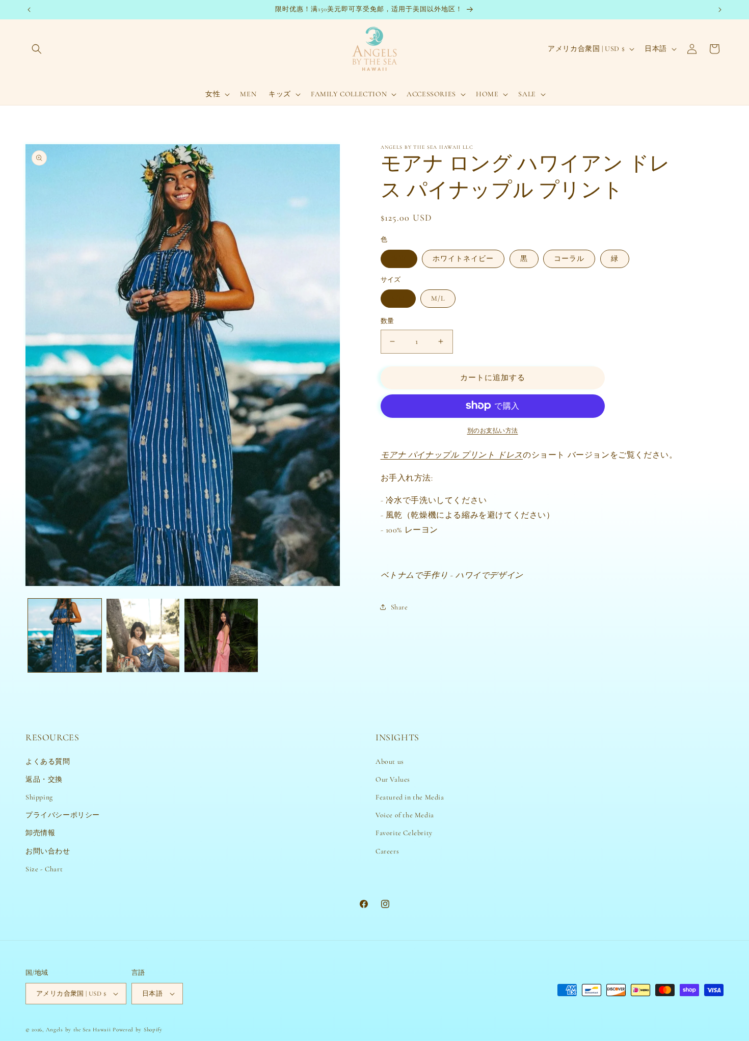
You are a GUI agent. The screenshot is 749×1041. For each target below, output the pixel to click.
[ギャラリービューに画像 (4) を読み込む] (221, 635)
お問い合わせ (47, 850)
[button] (36, 49)
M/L (438, 298)
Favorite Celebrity (404, 833)
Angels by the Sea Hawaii (79, 1029)
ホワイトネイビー (463, 258)
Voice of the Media (405, 815)
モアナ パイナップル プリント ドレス (452, 454)
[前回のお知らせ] (29, 9)
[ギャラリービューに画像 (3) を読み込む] (143, 635)
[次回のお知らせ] (720, 9)
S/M (398, 298)
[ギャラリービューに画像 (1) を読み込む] (64, 635)
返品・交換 (44, 779)
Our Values (393, 779)
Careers (387, 850)
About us (390, 761)
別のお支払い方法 (492, 430)
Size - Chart (44, 869)
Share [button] (399, 606)
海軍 (399, 258)
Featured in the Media (410, 797)
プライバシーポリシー (62, 815)
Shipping (39, 797)
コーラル (569, 258)
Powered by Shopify (138, 1029)
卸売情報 (40, 833)
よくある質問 (47, 761)
